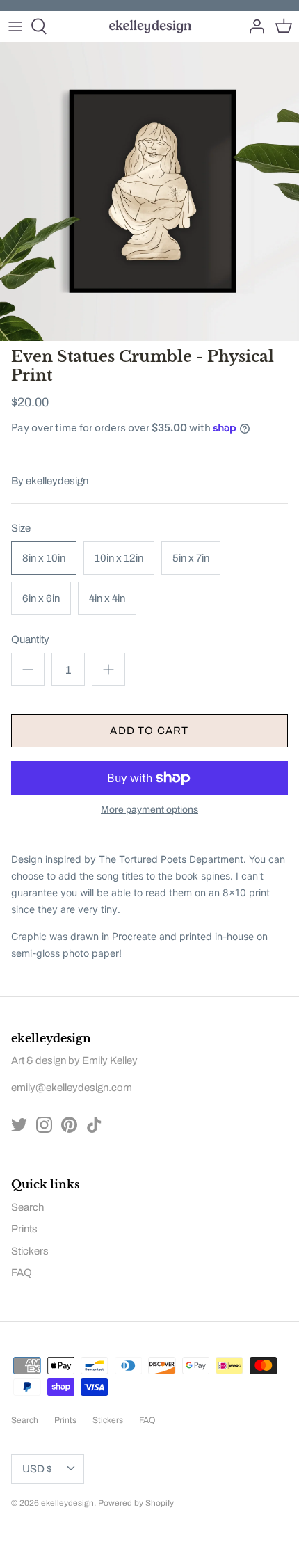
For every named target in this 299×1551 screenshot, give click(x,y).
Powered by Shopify (136, 1503)
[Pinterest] (69, 1125)
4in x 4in (107, 598)
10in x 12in (119, 558)
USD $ (37, 1468)
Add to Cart (149, 730)
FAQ (21, 1272)
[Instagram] (44, 1125)
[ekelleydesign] (149, 26)
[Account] (253, 26)
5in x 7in (190, 558)
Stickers (30, 1251)
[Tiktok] (94, 1125)
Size (21, 528)
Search (27, 1207)
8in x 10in (43, 558)
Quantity (30, 639)
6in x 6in (41, 598)
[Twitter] (19, 1125)
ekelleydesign (57, 480)
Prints (24, 1228)
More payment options (149, 809)
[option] (149, 191)
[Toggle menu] (15, 26)
